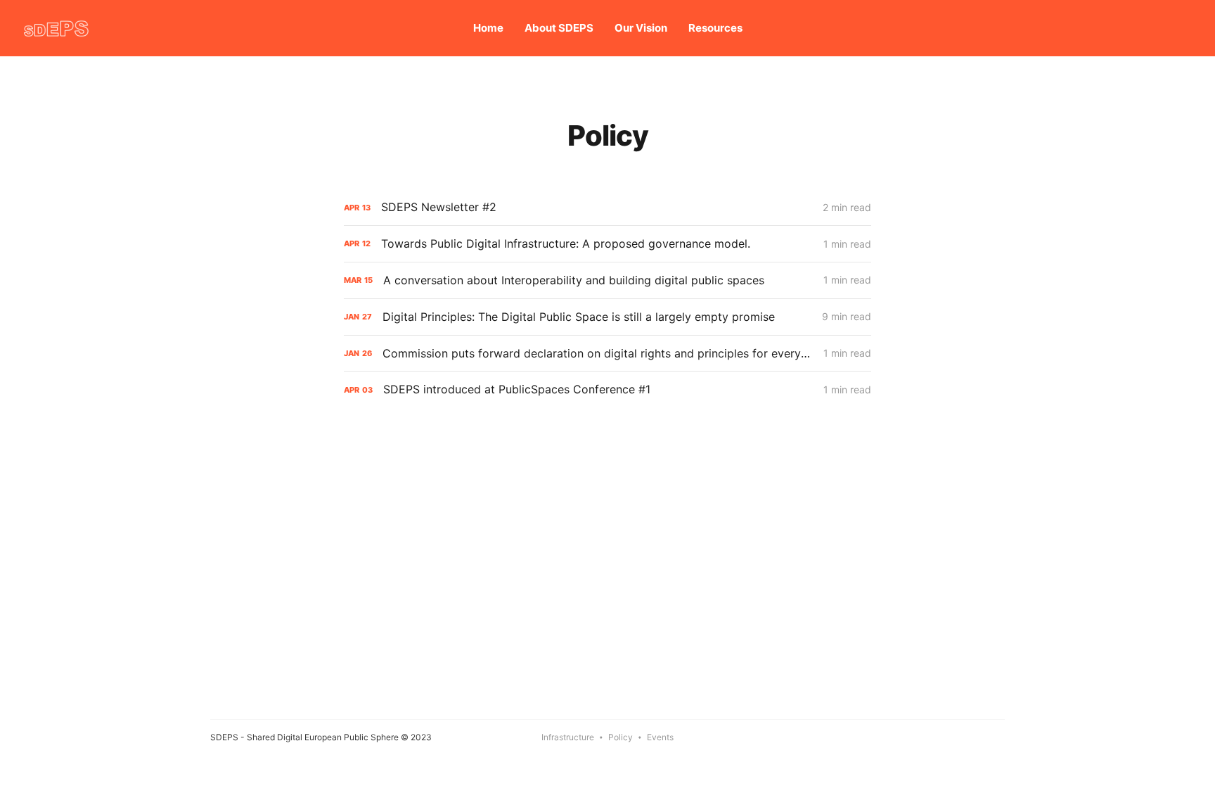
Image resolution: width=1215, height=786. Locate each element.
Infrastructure (567, 737)
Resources (715, 27)
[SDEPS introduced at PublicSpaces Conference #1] (607, 389)
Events (660, 737)
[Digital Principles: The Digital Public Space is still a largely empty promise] (607, 317)
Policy (620, 737)
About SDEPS (559, 27)
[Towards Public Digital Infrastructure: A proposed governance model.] (607, 244)
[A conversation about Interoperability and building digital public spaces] (607, 280)
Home (488, 27)
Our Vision (641, 27)
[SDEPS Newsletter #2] (607, 207)
